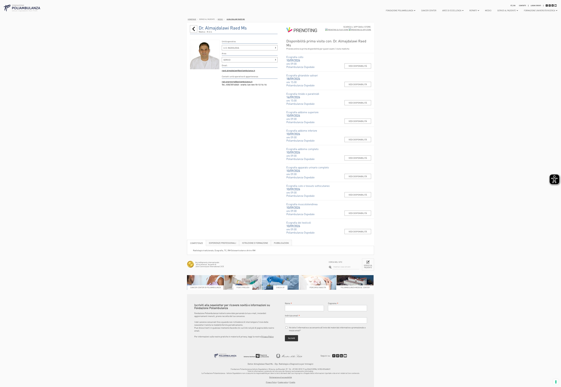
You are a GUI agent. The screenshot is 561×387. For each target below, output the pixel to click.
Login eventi (536, 6)
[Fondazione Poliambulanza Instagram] (337, 355)
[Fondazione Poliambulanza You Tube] (345, 355)
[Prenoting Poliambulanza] (301, 37)
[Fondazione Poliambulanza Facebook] (333, 355)
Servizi (227, 59)
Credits (292, 382)
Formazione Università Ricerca (539, 10)
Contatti (522, 6)
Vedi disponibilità (358, 66)
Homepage (192, 19)
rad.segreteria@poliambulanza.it (237, 81)
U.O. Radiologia (231, 47)
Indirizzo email (292, 315)
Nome (288, 303)
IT (511, 6)
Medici (488, 10)
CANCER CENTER (428, 10)
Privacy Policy (267, 336)
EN (514, 6)
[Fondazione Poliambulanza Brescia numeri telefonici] (22, 8)
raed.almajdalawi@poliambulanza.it (238, 70)
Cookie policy (283, 382)
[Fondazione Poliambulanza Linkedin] (341, 355)
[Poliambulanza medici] (193, 29)
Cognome (333, 303)
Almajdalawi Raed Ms (236, 19)
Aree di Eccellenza (451, 10)
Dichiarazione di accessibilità (280, 377)
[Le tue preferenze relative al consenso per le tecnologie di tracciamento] (556, 382)
